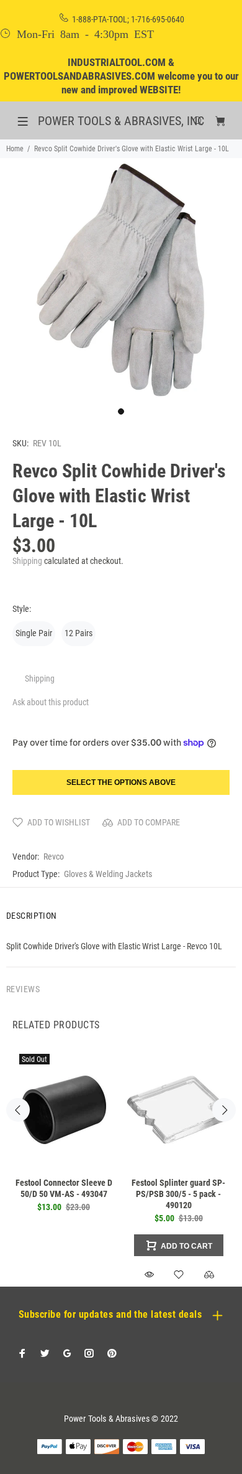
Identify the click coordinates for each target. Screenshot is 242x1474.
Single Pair (34, 633)
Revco (53, 856)
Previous (18, 1110)
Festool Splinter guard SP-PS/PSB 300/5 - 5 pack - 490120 (178, 1194)
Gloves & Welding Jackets (108, 874)
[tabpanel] (121, 279)
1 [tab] (121, 411)
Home (15, 148)
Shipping (27, 561)
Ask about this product (50, 702)
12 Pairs (78, 633)
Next (224, 1110)
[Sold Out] (63, 1110)
